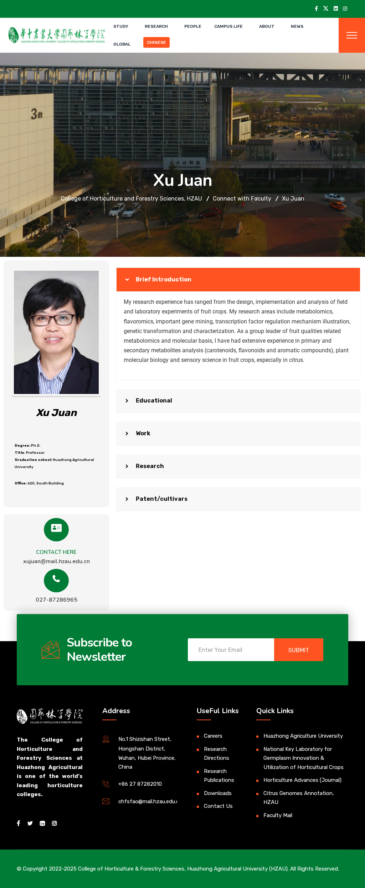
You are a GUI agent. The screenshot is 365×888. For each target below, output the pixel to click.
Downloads (218, 793)
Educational (154, 400)
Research (156, 26)
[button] (238, 279)
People (192, 26)
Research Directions (216, 754)
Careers (213, 736)
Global (121, 44)
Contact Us (218, 806)
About (266, 26)
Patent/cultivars (161, 498)
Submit (298, 650)
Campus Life (228, 26)
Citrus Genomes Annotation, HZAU (298, 798)
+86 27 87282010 (140, 784)
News (297, 26)
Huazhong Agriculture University (303, 736)
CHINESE (156, 42)
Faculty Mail (277, 815)
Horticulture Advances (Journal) (302, 780)
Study (120, 26)
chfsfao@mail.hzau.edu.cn (150, 801)
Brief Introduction (163, 279)
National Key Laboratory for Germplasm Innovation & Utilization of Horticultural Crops (303, 758)
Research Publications (219, 776)
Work (143, 433)
